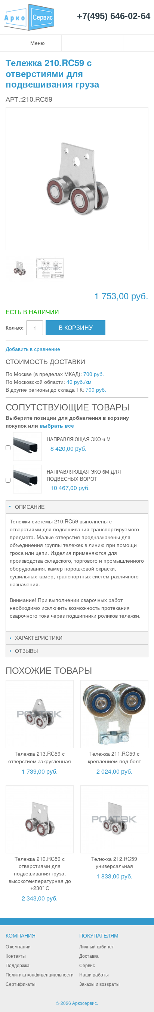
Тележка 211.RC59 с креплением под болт (114, 757)
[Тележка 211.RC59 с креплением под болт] (114, 714)
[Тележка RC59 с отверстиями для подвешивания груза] (19, 268)
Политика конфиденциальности (40, 974)
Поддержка (18, 965)
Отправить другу (76, 349)
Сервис (87, 965)
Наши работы (94, 974)
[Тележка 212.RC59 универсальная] (114, 819)
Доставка (89, 956)
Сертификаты (21, 984)
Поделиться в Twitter (106, 349)
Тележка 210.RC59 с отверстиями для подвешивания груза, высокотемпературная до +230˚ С (40, 873)
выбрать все (57, 425)
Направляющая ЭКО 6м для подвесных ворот (84, 475)
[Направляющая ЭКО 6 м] (27, 446)
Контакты (16, 956)
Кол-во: (15, 327)
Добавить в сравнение (33, 348)
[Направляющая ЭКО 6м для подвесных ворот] (27, 479)
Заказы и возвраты (99, 984)
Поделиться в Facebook (91, 349)
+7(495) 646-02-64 (113, 16)
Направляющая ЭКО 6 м (79, 439)
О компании (18, 946)
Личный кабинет (96, 946)
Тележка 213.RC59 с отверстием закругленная (39, 757)
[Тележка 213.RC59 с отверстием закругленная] (40, 714)
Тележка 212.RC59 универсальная (114, 862)
